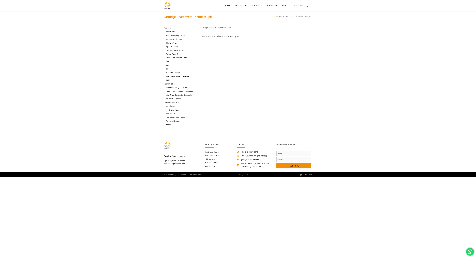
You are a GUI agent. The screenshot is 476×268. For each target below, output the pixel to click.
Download (272, 5)
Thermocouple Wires (175, 50)
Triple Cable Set (172, 54)
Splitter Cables (172, 46)
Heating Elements (172, 102)
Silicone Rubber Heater (176, 117)
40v (167, 61)
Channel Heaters (173, 72)
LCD (168, 80)
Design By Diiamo (245, 175)
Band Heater (171, 106)
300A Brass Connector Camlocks (179, 91)
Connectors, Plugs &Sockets (176, 87)
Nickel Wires (171, 43)
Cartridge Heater (173, 110)
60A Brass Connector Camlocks (179, 95)
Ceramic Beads (171, 84)
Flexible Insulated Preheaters (178, 76)
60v (167, 65)
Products (255, 5)
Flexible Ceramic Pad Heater (176, 58)
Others (168, 125)
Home (227, 5)
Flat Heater (170, 113)
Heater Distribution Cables (177, 39)
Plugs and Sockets (173, 99)
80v (167, 69)
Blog (284, 5)
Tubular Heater (172, 121)
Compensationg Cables (175, 35)
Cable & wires (170, 32)
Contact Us (297, 5)
